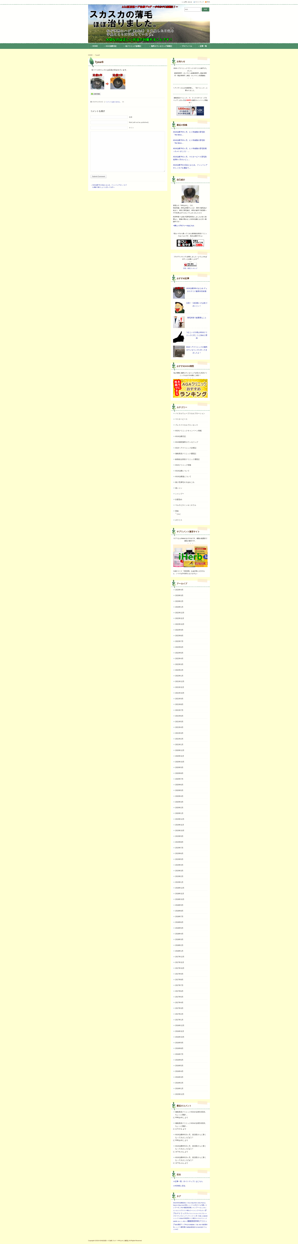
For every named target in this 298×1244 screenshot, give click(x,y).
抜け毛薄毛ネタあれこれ (184, 482)
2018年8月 (179, 911)
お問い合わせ (188, 2)
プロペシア (183, 1216)
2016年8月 (179, 1048)
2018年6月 (179, 922)
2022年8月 (179, 636)
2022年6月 (179, 647)
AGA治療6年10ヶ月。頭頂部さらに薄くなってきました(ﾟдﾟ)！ (190, 1136)
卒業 (184, 1218)
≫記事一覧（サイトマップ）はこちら (188, 1181)
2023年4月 (179, 590)
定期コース (189, 1218)
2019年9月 (179, 836)
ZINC (179, 514)
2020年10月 (179, 762)
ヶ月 (195, 1216)
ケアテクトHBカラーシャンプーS (190, 1210)
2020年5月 (179, 790)
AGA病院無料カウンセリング (186, 442)
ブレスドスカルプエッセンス (186, 425)
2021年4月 (179, 727)
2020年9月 (179, 767)
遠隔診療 (189, 1227)
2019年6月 (179, 853)
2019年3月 (179, 871)
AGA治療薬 (180, 1203)
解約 (182, 1227)
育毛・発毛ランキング (190, 268)
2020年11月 (179, 756)
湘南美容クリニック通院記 (185, 454)
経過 (204, 1224)
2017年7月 (179, 985)
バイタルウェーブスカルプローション (190, 413)
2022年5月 (179, 653)
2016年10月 (179, 1037)
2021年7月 (179, 710)
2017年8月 (179, 980)
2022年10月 (179, 624)
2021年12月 (179, 681)
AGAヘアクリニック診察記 (185, 448)
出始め (181, 1218)
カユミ (177, 1210)
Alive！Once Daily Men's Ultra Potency (195, 1203)
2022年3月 (179, 664)
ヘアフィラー (190, 1216)
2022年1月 (179, 676)
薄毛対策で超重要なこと (196, 318)
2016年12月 (179, 1025)
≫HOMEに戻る (179, 1186)
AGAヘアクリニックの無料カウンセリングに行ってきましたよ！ (196, 350)
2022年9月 (179, 630)
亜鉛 (177, 511)
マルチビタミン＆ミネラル (185, 505)
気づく (185, 1221)
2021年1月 (179, 744)
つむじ (201, 1207)
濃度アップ (181, 1224)
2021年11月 (179, 687)
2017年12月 (179, 957)
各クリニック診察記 (133, 46)
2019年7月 (179, 848)
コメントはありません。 (113, 102)
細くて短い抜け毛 (198, 1224)
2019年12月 (179, 819)
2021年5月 (179, 722)
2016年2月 (179, 1083)
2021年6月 (179, 716)
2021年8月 (179, 704)
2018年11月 (179, 894)
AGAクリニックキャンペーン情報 (188, 431)
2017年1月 (179, 1020)
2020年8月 (179, 773)
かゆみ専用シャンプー (187, 1205)
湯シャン (178, 488)
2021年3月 (179, 733)
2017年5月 (179, 997)
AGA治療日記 (111, 46)
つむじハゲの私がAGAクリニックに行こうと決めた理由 (196, 335)
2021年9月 (179, 699)
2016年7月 (179, 1054)
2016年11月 (179, 1031)
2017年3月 (179, 1008)
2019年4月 (179, 865)
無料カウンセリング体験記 (161, 46)
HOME (95, 46)
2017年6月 (179, 991)
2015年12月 (179, 1094)
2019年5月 (179, 859)
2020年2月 (179, 808)
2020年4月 (179, 796)
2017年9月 (179, 974)
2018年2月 (179, 945)
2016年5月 (179, 1066)
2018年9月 (179, 905)
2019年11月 (179, 825)
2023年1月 (179, 607)
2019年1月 (179, 882)
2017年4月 (179, 1002)
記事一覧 (203, 46)
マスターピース (181, 419)
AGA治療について (182, 471)
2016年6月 (179, 1060)
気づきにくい (179, 1221)
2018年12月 (179, 888)
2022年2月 (179, 670)
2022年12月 (179, 613)
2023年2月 (179, 601)
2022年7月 (179, 641)
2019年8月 (179, 842)
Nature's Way (177, 1205)
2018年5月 (179, 928)
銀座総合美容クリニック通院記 (187, 459)
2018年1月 (179, 951)
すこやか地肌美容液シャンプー (188, 1207)
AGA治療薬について (183, 476)
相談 (191, 1224)
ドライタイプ (196, 1213)
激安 (176, 1224)
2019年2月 (179, 876)
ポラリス (178, 520)
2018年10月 (179, 899)
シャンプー (179, 494)
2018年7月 (179, 916)
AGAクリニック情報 (183, 465)
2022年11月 (179, 618)
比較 (174, 1221)
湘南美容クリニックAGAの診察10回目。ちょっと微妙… (191, 1113)
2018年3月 (179, 939)
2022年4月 (179, 658)
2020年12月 (179, 750)
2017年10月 (179, 968)
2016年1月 (179, 1088)
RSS (208, 2)
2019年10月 (179, 830)
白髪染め (178, 499)
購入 (185, 1227)
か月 (195, 1205)
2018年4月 (179, 934)
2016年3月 (179, 1077)
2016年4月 (179, 1071)
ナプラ (202, 1213)
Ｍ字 (177, 1229)
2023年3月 (179, 595)
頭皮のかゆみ (196, 1227)
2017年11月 (179, 962)
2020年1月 (179, 813)
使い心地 (202, 1216)
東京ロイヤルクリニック (200, 1218)
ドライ (190, 1213)
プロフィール (187, 46)
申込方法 (187, 1224)
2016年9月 (179, 1043)
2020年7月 (179, 779)
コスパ (203, 1210)
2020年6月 (179, 785)
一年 (198, 1216)
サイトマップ (199, 2)
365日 (174, 1203)
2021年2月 (179, 739)
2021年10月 (179, 693)
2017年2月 (179, 1014)
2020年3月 (179, 802)
